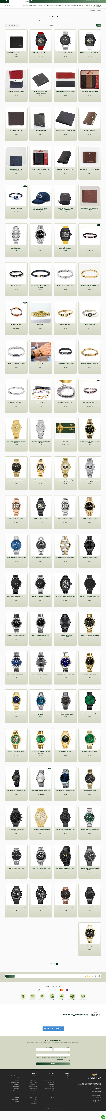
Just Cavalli (16, 1093)
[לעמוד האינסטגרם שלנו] (95, 1101)
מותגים (17, 1073)
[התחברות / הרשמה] (31, 1)
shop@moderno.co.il (96, 1095)
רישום (53, 1063)
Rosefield (17, 1101)
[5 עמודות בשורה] (57, 25)
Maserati (17, 1097)
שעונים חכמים (74, 6)
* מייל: (68, 1052)
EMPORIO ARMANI (15, 1082)
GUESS (17, 1078)
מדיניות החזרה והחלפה (49, 1088)
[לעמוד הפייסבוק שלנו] (98, 1101)
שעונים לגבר (68, 1075)
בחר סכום (65, 448)
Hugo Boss (17, 1080)
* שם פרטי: (67, 1047)
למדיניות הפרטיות (60, 1059)
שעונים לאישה (68, 1078)
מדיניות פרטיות (51, 1082)
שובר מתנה (25, 6)
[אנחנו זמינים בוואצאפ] (103, 1117)
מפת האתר (51, 1093)
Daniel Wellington (15, 1099)
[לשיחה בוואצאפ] (93, 1101)
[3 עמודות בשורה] (48, 25)
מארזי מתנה (88, 1)
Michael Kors (16, 1091)
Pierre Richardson (15, 1075)
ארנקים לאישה (34, 1084)
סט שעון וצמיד (59, 6)
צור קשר (94, 1)
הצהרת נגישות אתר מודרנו (48, 1080)
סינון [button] (98, 25)
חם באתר (35, 1075)
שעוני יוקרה (68, 1073)
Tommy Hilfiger (16, 1086)
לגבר (87, 6)
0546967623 (98, 1097)
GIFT (30, 6)
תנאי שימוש (51, 1084)
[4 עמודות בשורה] (52, 25)
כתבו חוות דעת (10, 976)
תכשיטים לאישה (33, 1082)
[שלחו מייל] (100, 1101)
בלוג (53, 1091)
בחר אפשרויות (40, 410)
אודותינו (99, 1)
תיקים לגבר (35, 6)
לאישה (81, 6)
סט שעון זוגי (67, 6)
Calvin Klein (16, 1088)
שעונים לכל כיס (33, 1088)
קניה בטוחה (51, 1086)
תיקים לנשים (42, 6)
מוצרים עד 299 (34, 1103)
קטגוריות (34, 1073)
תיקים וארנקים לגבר (32, 1080)
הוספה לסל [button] (90, 60)
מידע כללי (51, 1073)
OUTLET (35, 1101)
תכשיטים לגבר (34, 1095)
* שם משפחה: (49, 1047)
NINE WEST (16, 1095)
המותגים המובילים (51, 6)
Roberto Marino (16, 1084)
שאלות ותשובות (50, 1078)
